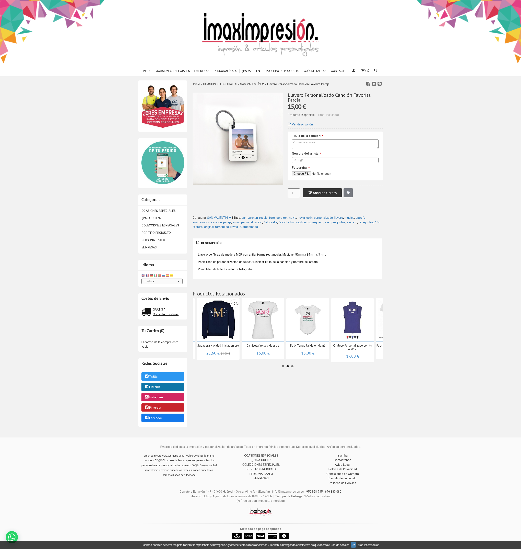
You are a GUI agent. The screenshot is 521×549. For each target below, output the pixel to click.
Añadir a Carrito (324, 193)
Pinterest (155, 408)
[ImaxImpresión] (260, 32)
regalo (263, 218)
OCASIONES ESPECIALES (173, 71)
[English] (143, 276)
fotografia (270, 222)
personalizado (323, 218)
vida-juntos (366, 222)
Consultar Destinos (165, 314)
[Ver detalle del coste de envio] (147, 312)
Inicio (147, 71)
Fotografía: (301, 167)
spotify (360, 218)
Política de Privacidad (342, 469)
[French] (147, 276)
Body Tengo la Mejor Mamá (307, 345)
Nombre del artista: (307, 153)
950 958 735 (314, 491)
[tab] (208, 243)
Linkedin (154, 387)
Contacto (339, 71)
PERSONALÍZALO (225, 71)
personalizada (150, 465)
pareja (227, 222)
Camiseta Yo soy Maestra (263, 345)
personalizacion (251, 222)
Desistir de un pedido (343, 478)
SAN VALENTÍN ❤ (219, 218)
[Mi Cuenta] (353, 71)
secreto (352, 222)
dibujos (305, 222)
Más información (368, 545)
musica (349, 218)
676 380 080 (333, 491)
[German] (151, 276)
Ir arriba (342, 455)
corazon (282, 218)
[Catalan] (172, 276)
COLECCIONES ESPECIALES (160, 225)
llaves (234, 227)
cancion (216, 222)
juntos (341, 222)
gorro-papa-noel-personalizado (189, 455)
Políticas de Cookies (342, 483)
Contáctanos (342, 460)
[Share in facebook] (368, 84)
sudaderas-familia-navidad (185, 470)
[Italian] (155, 276)
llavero (338, 218)
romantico (222, 227)
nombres (149, 460)
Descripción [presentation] (211, 243)
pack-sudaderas (175, 460)
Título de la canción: (307, 136)
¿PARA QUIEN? (151, 218)
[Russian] (163, 276)
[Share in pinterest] (379, 84)
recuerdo (186, 465)
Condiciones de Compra (342, 474)
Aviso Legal (342, 465)
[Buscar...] (376, 71)
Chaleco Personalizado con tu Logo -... (352, 347)
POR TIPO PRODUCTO (156, 233)
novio (292, 218)
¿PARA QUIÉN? (252, 71)
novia (301, 218)
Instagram (156, 397)
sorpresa (164, 470)
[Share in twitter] (374, 84)
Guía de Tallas (315, 71)
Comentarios (249, 227)
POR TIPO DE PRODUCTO (282, 71)
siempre (330, 222)
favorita (284, 222)
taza (193, 475)
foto (272, 218)
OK (353, 545)
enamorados (201, 222)
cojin (309, 218)
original (209, 227)
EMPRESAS (201, 71)
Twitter (154, 377)
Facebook (155, 418)
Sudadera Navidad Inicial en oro (218, 345)
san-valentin (250, 218)
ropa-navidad (209, 465)
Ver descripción (302, 124)
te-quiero (317, 222)
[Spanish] (167, 276)
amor (236, 222)
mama (211, 455)
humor (294, 222)
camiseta (156, 455)
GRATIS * (159, 309)
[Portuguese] (159, 276)
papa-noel (190, 460)
